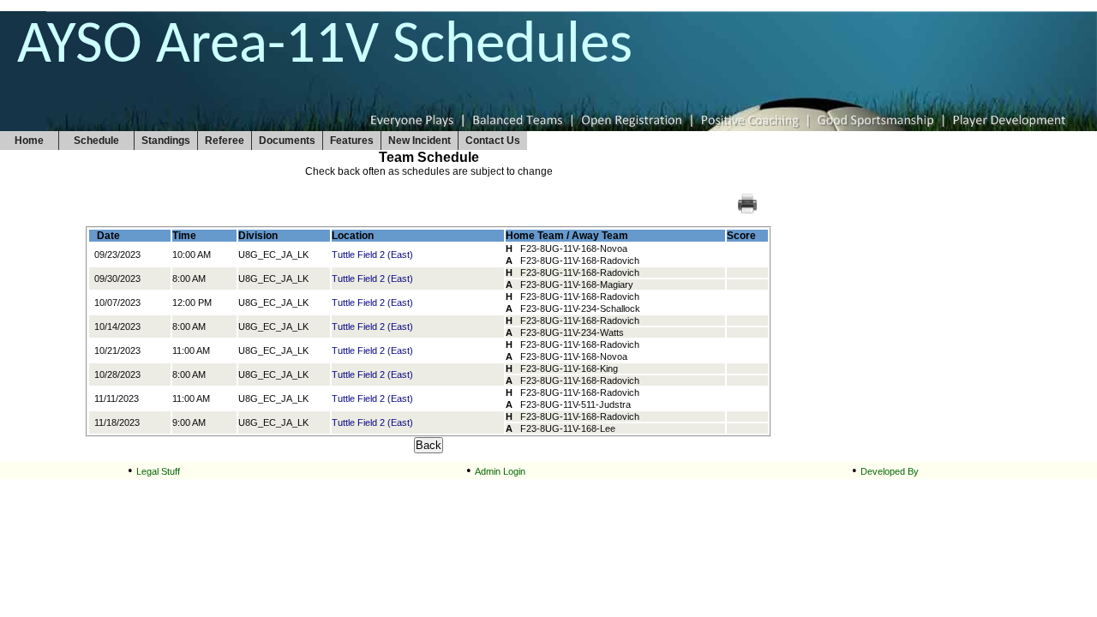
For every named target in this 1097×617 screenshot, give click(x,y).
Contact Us (492, 141)
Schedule (96, 141)
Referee (224, 141)
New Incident (419, 141)
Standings (165, 141)
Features (352, 141)
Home (29, 141)
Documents (287, 141)
